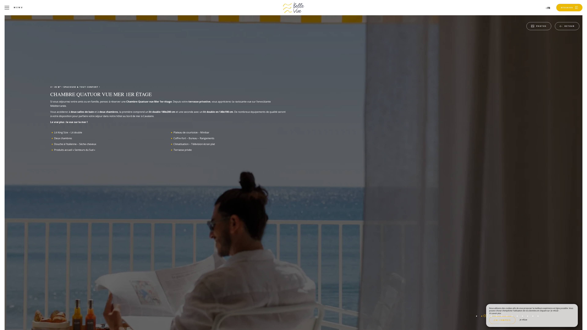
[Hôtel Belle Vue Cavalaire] (293, 8)
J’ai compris (502, 320)
